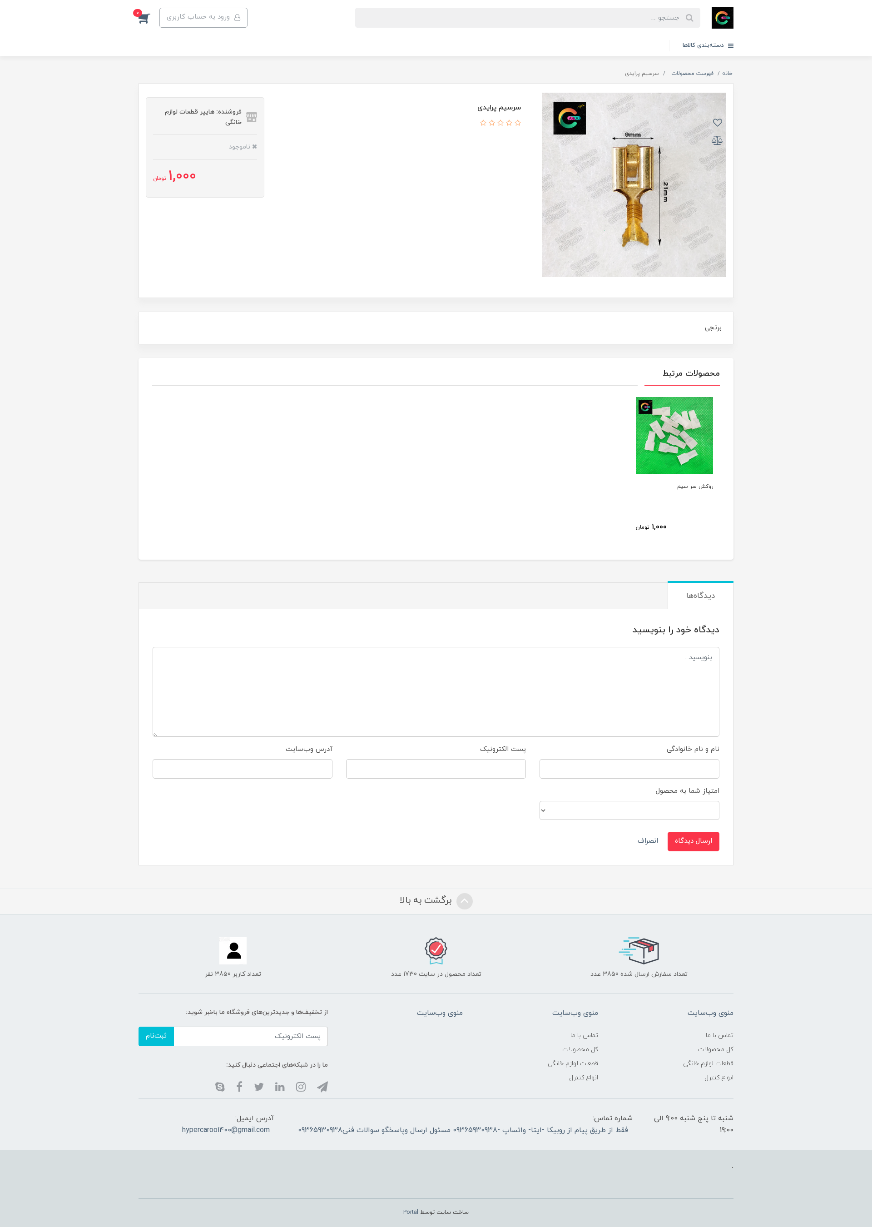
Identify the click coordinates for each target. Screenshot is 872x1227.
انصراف (648, 841)
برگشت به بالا (427, 900)
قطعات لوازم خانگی (708, 1063)
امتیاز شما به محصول (687, 791)
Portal (410, 1212)
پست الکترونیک (503, 749)
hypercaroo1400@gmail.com (226, 1130)
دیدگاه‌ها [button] (700, 596)
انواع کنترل (718, 1077)
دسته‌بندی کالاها (704, 45)
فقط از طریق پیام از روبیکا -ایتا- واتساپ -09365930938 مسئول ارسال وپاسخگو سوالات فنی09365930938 (463, 1130)
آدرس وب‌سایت (309, 749)
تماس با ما (719, 1035)
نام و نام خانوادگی (693, 749)
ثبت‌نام (156, 1036)
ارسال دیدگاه (693, 841)
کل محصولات (715, 1049)
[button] (149, 18)
